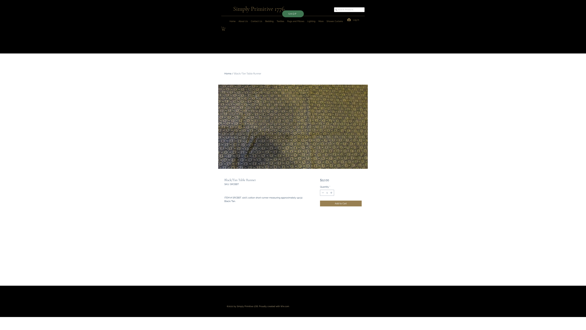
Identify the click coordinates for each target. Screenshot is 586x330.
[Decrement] (322, 193)
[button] (321, 21)
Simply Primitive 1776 (259, 8)
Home (227, 73)
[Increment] (331, 193)
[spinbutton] (326, 193)
